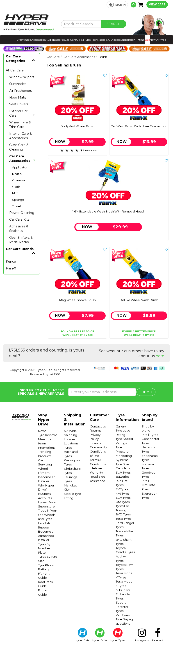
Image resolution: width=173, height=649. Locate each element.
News (42, 431)
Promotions (46, 447)
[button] (117, 4)
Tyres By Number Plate (44, 548)
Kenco (11, 262)
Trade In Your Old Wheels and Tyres (47, 515)
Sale (147, 39)
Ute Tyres (123, 502)
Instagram (142, 640)
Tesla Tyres (123, 518)
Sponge (18, 199)
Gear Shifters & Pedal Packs (21, 240)
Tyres (18, 39)
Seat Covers (18, 104)
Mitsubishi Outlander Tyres (123, 594)
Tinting (140, 39)
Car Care (70, 39)
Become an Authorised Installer (46, 536)
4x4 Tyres (122, 493)
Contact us (98, 426)
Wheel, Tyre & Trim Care (20, 124)
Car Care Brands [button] (20, 249)
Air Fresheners (20, 91)
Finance (96, 443)
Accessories (38, 39)
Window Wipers (21, 77)
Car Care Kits (19, 219)
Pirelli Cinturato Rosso (148, 485)
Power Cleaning (21, 213)
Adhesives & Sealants (18, 228)
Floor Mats (17, 97)
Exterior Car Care (18, 113)
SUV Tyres (123, 472)
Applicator (19, 167)
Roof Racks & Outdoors (106, 39)
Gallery (121, 426)
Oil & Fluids (83, 39)
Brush (17, 174)
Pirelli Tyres (150, 435)
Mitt (15, 193)
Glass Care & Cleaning (19, 147)
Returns (95, 430)
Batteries (59, 39)
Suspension (128, 39)
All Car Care (15, 70)
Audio (49, 39)
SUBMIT (146, 392)
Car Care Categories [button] (15, 58)
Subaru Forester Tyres (122, 607)
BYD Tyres (123, 514)
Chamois (18, 180)
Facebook (158, 640)
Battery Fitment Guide (44, 573)
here (160, 356)
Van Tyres (123, 615)
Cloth (16, 187)
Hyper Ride (82, 640)
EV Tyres (122, 489)
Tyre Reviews (47, 435)
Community (98, 447)
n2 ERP (55, 374)
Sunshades (17, 84)
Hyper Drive (99, 640)
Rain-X (11, 268)
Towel (16, 206)
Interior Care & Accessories (20, 136)
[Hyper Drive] (28, 22)
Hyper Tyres (117, 640)
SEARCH (114, 24)
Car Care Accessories (19, 158)
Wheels (26, 39)
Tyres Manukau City (70, 485)
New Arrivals (158, 39)
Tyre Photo (46, 565)
